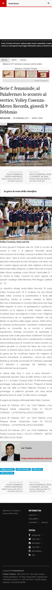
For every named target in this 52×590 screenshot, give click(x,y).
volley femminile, (23, 469)
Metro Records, (7, 473)
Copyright (33, 523)
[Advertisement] (26, 19)
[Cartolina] (26, 74)
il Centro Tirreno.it (9, 574)
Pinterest (36, 543)
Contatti (33, 515)
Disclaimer (33, 519)
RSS (33, 555)
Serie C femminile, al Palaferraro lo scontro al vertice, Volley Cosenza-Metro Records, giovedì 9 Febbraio (23, 100)
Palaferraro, (37, 469)
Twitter (35, 539)
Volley (23, 60)
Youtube (35, 547)
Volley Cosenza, (7, 469)
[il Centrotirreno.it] (13, 3)
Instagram (36, 551)
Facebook (36, 535)
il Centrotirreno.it (18, 571)
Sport (14, 60)
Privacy (44, 523)
